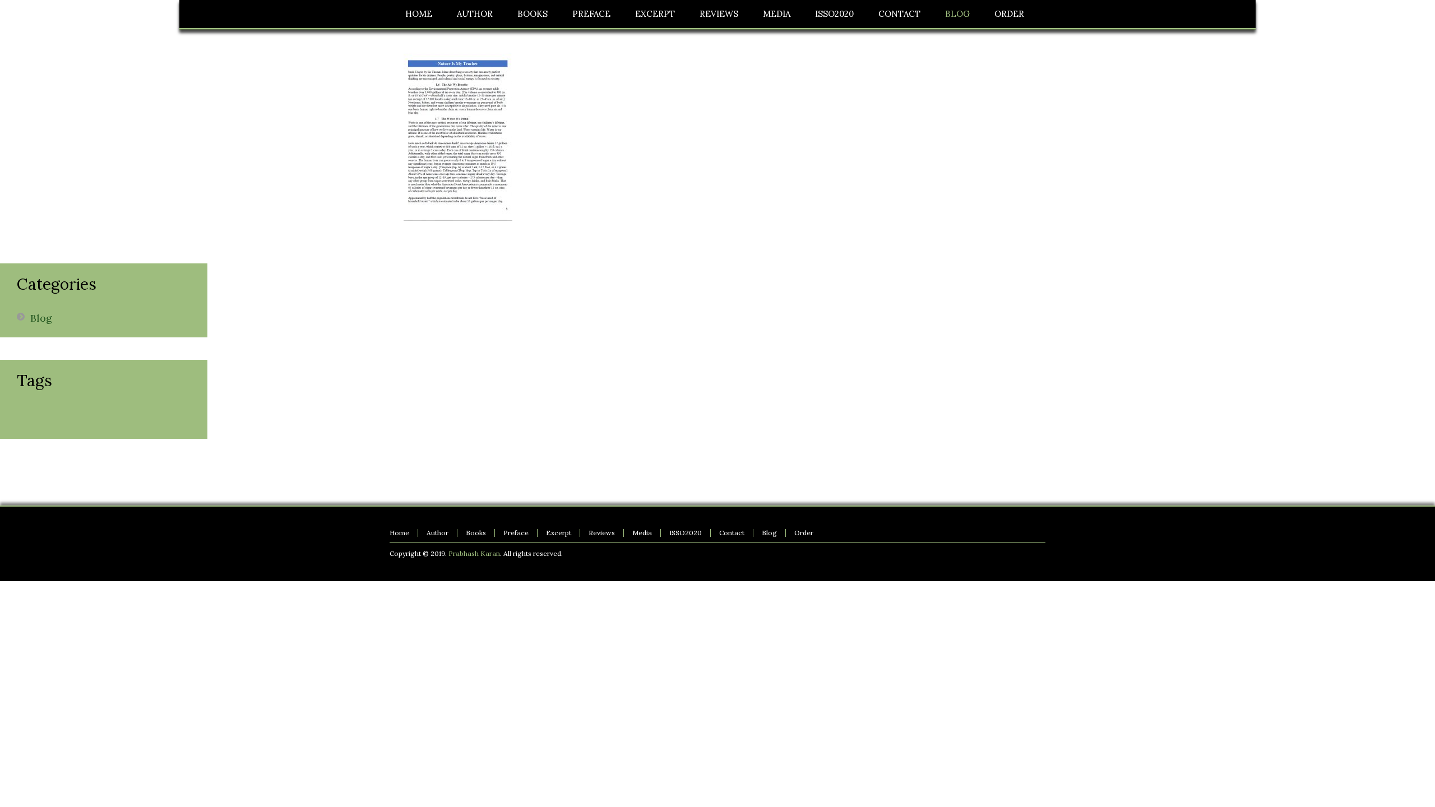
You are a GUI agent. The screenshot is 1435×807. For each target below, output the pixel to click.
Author (437, 532)
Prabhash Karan (474, 553)
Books (476, 532)
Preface (516, 532)
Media (642, 532)
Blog (41, 318)
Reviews (602, 532)
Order (803, 532)
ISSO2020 (685, 532)
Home (399, 532)
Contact (731, 532)
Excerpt (558, 532)
